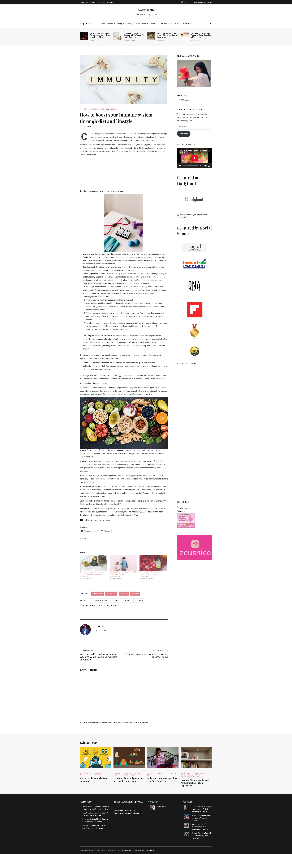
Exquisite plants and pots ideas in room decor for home (147, 654)
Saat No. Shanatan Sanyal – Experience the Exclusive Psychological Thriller (202, 809)
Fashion (110, 24)
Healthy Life (95, 109)
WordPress (150, 850)
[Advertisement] (124, 173)
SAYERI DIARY (146, 10)
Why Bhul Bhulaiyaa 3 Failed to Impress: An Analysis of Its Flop (201, 818)
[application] (194, 158)
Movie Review (141, 24)
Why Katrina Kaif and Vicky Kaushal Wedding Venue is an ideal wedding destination (98, 655)
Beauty (119, 24)
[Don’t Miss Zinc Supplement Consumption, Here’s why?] (153, 563)
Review (176, 24)
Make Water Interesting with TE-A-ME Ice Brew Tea (163, 780)
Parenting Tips (96, 773)
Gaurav (100, 625)
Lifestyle (186, 24)
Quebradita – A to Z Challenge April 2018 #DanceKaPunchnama (200, 826)
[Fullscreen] (209, 166)
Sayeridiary (139, 600)
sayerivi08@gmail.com (123, 809)
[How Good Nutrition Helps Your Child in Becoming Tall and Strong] (123, 563)
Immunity (127, 600)
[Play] (180, 166)
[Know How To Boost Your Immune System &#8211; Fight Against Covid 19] (93, 563)
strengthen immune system (92, 605)
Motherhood (165, 24)
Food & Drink (84, 109)
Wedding (129, 24)
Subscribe (184, 133)
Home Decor (118, 773)
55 (182, 519)
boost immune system (99, 600)
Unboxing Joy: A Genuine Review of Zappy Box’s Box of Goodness (201, 35)
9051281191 (119, 806)
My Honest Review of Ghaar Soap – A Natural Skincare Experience (167, 35)
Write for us (101, 2)
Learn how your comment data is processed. (131, 722)
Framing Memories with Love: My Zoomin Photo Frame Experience (195, 783)
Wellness (113, 109)
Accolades (110, 2)
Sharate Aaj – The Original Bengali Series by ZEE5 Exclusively (201, 835)
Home (103, 24)
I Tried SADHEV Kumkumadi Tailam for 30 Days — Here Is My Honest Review (100, 35)
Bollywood (153, 24)
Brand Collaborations (87, 2)
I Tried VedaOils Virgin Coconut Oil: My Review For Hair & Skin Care (134, 35)
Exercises (115, 600)
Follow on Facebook (187, 364)
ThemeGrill (127, 850)
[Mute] (205, 166)
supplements (112, 605)
